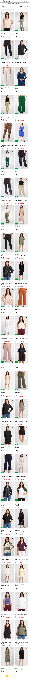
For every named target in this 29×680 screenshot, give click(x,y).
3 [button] (11, 675)
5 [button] (15, 675)
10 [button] (22, 675)
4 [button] (13, 675)
